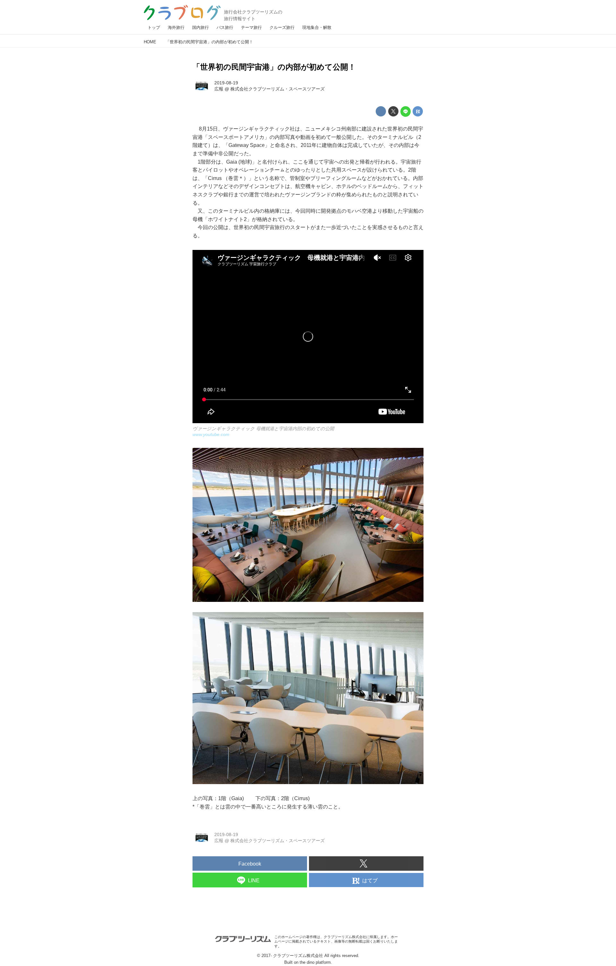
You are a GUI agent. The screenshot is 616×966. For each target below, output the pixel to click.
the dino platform (315, 962)
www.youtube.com (211, 434)
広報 (218, 88)
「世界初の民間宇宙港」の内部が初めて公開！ (274, 67)
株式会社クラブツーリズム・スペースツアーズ (277, 88)
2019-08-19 (226, 82)
